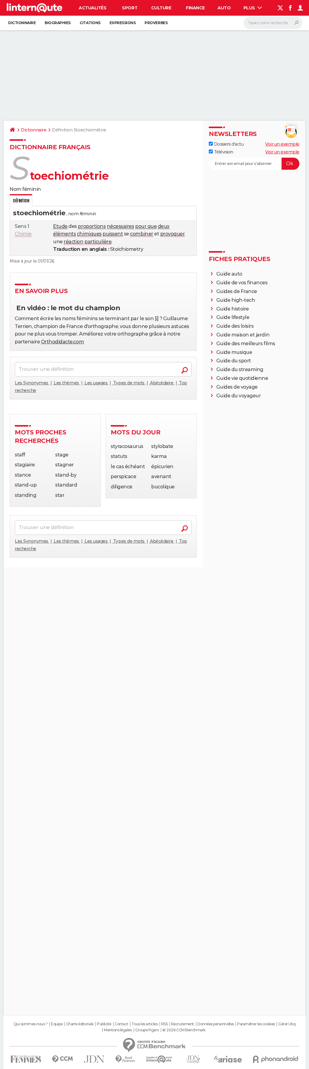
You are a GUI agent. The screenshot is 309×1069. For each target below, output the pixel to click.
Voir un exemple (282, 144)
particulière (97, 241)
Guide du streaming (239, 369)
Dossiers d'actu (228, 144)
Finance (195, 8)
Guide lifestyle (233, 317)
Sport (129, 8)
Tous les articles (145, 1024)
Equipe (56, 1024)
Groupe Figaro (147, 1030)
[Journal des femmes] (26, 1059)
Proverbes (156, 22)
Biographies (58, 22)
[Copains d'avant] (159, 1059)
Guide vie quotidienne (242, 378)
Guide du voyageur (238, 396)
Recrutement (182, 1024)
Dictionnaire (22, 22)
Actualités (92, 8)
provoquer (172, 234)
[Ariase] (228, 1059)
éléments (64, 234)
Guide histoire (232, 309)
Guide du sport (233, 361)
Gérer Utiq (286, 1024)
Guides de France (236, 291)
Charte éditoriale (80, 1024)
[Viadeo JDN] (193, 1059)
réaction (73, 241)
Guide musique (234, 352)
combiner (141, 234)
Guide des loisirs (235, 326)
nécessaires (120, 226)
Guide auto (229, 274)
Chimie (23, 234)
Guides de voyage (237, 387)
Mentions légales (118, 1030)
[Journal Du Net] (94, 1059)
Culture (161, 8)
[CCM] (62, 1059)
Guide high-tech (235, 300)
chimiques (89, 234)
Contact (121, 1024)
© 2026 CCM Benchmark (183, 1030)
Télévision (223, 152)
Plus (250, 8)
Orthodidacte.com (62, 342)
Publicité (104, 1024)
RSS (164, 1024)
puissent (113, 234)
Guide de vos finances (242, 282)
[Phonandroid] (275, 1059)
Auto (224, 8)
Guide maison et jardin (242, 335)
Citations (90, 22)
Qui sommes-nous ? (31, 1024)
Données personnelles (215, 1024)
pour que (146, 226)
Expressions (123, 22)
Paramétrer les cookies (256, 1024)
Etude (60, 226)
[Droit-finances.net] (125, 1059)
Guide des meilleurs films (245, 343)
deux (164, 226)
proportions (92, 226)
